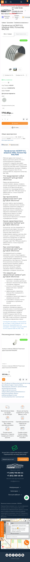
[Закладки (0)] (21, 2)
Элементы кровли (16, 386)
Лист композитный (18, 397)
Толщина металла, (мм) (8, 105)
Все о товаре (8, 34)
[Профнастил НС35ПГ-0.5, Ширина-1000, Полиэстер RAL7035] (15, 52)
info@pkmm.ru (15, 481)
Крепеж (9, 397)
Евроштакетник (17, 383)
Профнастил (8, 383)
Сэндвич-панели (14, 385)
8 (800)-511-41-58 (18, 11)
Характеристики (21, 34)
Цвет (3, 96)
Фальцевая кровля (12, 392)
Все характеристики (7, 140)
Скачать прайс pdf (16, 17)
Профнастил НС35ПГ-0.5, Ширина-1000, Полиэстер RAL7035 (15, 153)
